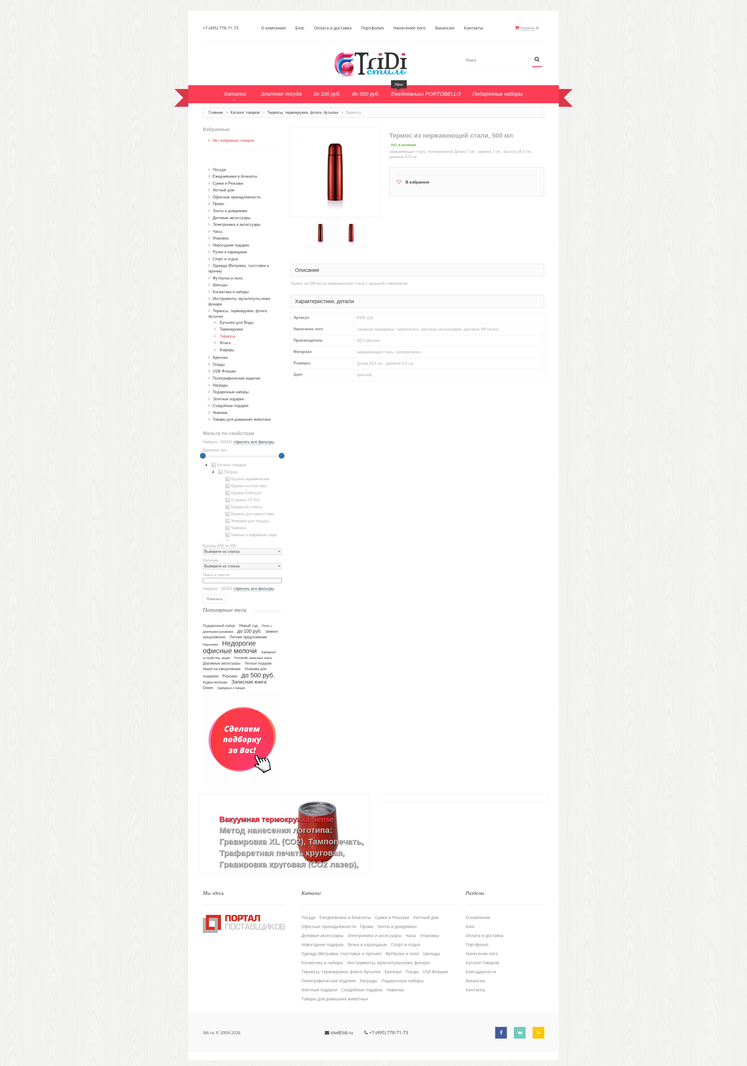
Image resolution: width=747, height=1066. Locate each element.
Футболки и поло (227, 278)
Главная (216, 112)
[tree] (242, 501)
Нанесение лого (409, 28)
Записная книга (248, 682)
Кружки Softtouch (246, 493)
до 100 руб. (249, 631)
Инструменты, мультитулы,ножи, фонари (388, 962)
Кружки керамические (250, 479)
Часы (217, 231)
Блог (299, 28)
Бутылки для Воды (237, 322)
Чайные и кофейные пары (254, 535)
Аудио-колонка (215, 682)
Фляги (225, 343)
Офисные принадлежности (236, 197)
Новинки (220, 412)
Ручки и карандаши (230, 252)
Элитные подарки (228, 399)
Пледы (219, 364)
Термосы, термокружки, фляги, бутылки (302, 112)
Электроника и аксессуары (236, 224)
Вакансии (444, 28)
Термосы (227, 336)
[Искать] (537, 60)
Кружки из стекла (246, 507)
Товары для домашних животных (242, 419)
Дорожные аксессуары (221, 663)
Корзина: (528, 27)
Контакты (473, 28)
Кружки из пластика (248, 486)
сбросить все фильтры (254, 442)
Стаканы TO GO (245, 500)
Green (208, 688)
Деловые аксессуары (231, 218)
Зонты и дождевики (230, 211)
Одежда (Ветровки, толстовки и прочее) (341, 953)
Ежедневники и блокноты (235, 176)
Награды (220, 385)
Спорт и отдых (225, 259)
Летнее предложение (248, 637)
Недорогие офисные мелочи (230, 647)
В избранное (417, 182)
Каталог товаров (245, 112)
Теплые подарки (258, 663)
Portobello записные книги (253, 658)
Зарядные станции (231, 688)
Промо (218, 204)
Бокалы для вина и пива (252, 514)
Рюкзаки (229, 676)
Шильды (220, 285)
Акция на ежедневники (221, 669)
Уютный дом (223, 190)
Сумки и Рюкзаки (228, 183)
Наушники (210, 644)
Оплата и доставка (333, 28)
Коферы (227, 350)
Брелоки (220, 357)
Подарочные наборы (231, 392)
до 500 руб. (258, 675)
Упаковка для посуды (250, 521)
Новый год (248, 626)
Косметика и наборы (231, 292)
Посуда (219, 169)
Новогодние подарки (231, 245)
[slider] (203, 456)
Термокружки (231, 329)
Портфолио (372, 28)
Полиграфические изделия (236, 378)
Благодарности (481, 971)
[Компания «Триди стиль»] (373, 63)
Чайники (238, 528)
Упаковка (220, 238)
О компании (273, 28)
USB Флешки (224, 371)
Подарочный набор (219, 626)
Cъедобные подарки (230, 405)
